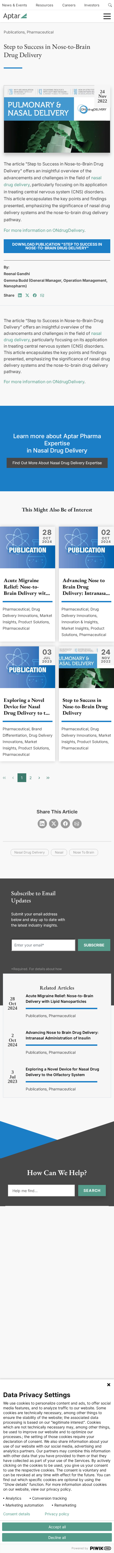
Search (92, 1190)
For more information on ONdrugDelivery (44, 230)
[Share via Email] (42, 295)
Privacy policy (57, 1514)
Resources (44, 5)
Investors (91, 5)
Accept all (57, 1527)
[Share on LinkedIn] (20, 295)
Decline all (57, 1537)
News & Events (14, 5)
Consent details (16, 1514)
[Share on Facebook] (35, 295)
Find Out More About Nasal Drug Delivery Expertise (57, 462)
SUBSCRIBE (94, 945)
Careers (69, 5)
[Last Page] (48, 777)
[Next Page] (39, 777)
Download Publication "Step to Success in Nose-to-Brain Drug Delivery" (57, 246)
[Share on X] (27, 295)
